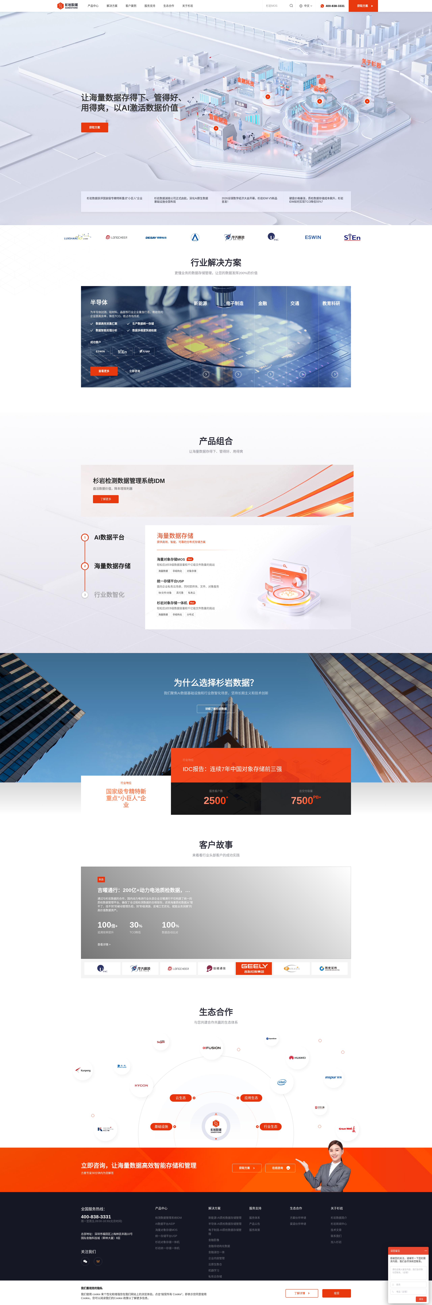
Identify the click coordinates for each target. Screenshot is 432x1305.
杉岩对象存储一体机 (167, 1242)
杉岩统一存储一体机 (167, 1248)
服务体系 (254, 1217)
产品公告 (254, 1223)
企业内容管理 (216, 1258)
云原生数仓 (215, 1264)
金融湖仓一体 (216, 1252)
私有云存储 (215, 1276)
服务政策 (254, 1230)
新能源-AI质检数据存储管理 (224, 1217)
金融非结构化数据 (219, 1246)
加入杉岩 (336, 1242)
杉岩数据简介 (339, 1217)
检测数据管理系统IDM (168, 1217)
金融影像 (213, 1240)
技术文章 (336, 1230)
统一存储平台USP (166, 1236)
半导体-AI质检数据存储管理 (224, 1223)
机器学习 (213, 1270)
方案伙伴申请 (298, 1217)
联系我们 (336, 1236)
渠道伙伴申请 (298, 1223)
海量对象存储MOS (166, 1230)
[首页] (67, 5)
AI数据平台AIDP (165, 1223)
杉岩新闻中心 (339, 1223)
